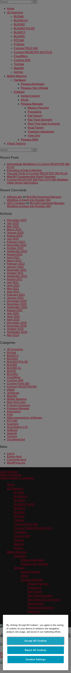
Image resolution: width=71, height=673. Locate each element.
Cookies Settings (36, 659)
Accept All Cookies (35, 641)
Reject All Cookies (35, 650)
